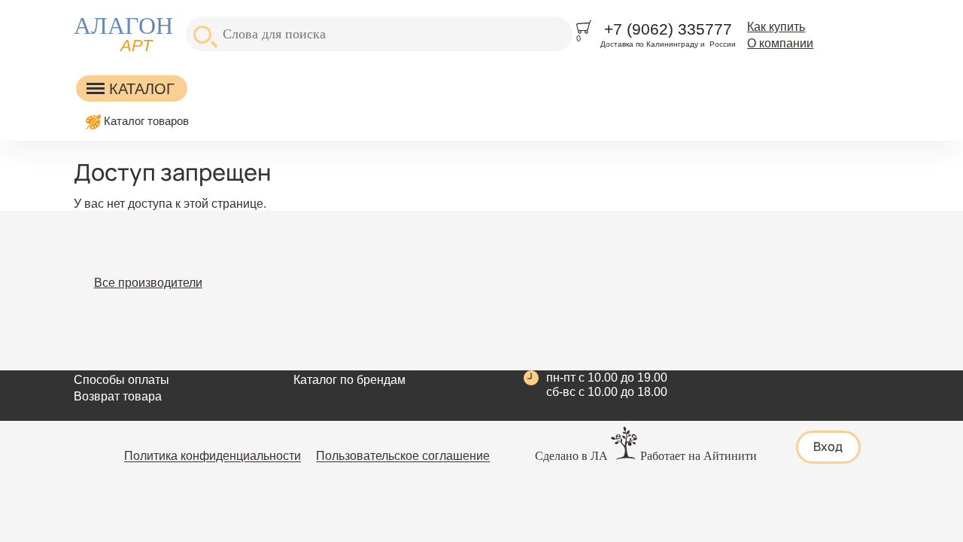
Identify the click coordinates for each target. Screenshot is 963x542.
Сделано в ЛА (571, 456)
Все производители (148, 282)
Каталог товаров (146, 121)
